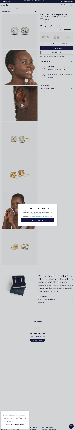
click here (41, 213)
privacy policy (48, 216)
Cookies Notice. (9, 421)
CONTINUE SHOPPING (37, 220)
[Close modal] (55, 206)
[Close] (26, 413)
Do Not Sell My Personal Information (15, 424)
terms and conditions (38, 216)
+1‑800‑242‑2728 (6, 1)
